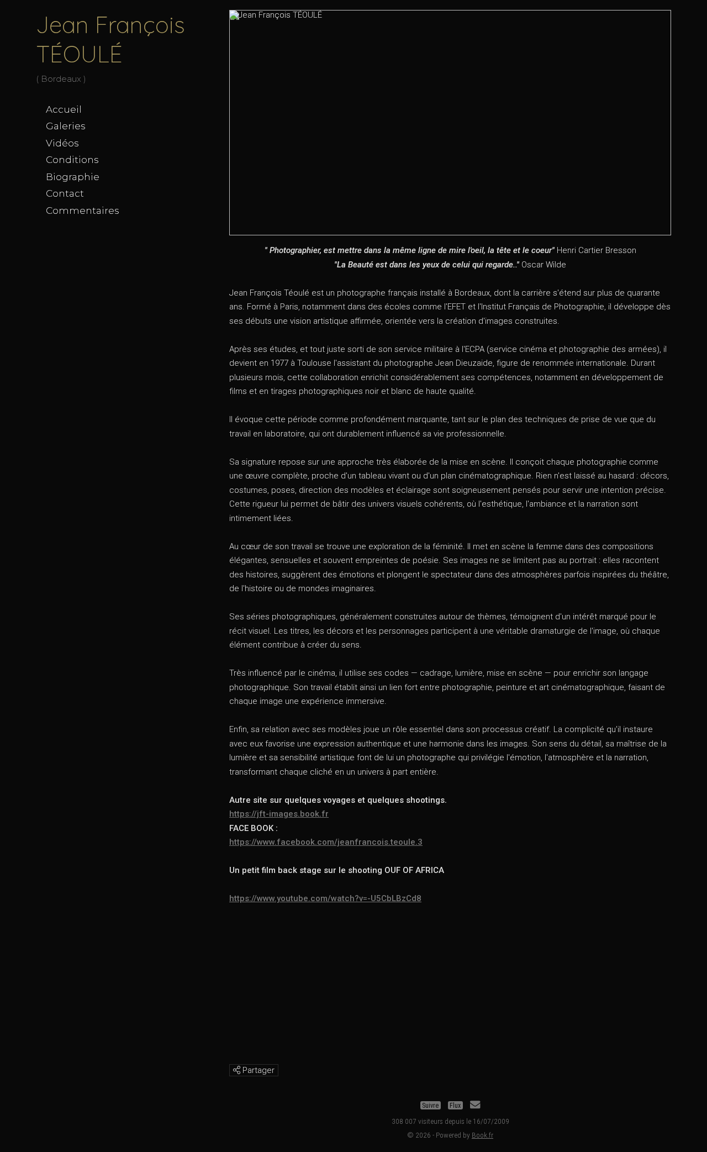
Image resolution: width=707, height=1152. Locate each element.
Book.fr (482, 1134)
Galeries (66, 125)
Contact (65, 193)
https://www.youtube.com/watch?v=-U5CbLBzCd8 (325, 898)
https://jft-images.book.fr (279, 814)
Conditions (72, 159)
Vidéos (62, 143)
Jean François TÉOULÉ (110, 39)
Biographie (72, 176)
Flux (455, 1105)
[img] (236, 1070)
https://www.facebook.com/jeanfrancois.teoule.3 (326, 842)
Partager (257, 1070)
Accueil (64, 109)
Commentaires (82, 210)
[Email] (475, 1106)
